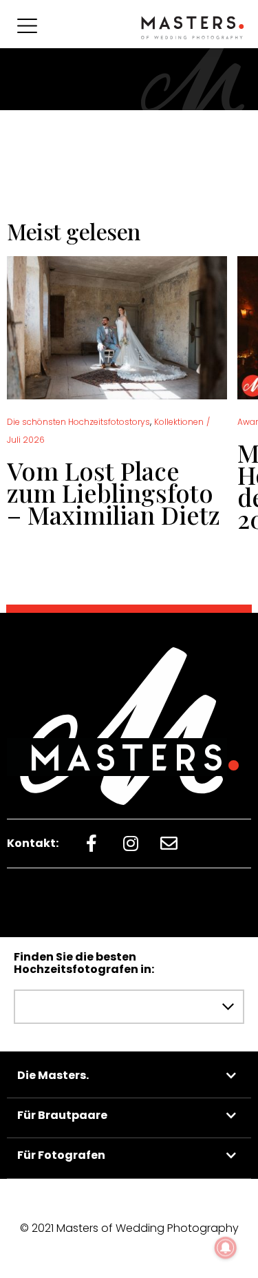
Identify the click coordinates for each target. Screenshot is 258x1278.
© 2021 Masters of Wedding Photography (129, 1228)
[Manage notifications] (226, 1248)
